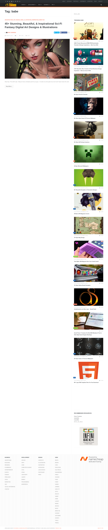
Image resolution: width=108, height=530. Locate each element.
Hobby (56, 496)
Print (39, 474)
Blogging (7, 462)
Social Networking (10, 486)
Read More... (9, 86)
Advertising (8, 460)
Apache (23, 460)
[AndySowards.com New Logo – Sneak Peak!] (88, 297)
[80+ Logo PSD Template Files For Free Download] (88, 370)
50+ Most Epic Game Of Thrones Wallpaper (84, 118)
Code (23, 465)
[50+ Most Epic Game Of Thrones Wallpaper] (88, 106)
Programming (25, 481)
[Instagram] (18, 1)
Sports (57, 518)
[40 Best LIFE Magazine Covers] (88, 201)
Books (57, 462)
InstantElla (76, 419)
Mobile (23, 479)
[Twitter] (8, 1)
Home (56, 498)
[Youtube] (10, 1)
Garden (57, 486)
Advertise (89, 1)
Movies (57, 506)
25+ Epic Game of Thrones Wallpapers (83, 358)
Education (58, 467)
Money (57, 503)
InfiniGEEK (76, 418)
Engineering (58, 472)
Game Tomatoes (78, 416)
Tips (53, 4)
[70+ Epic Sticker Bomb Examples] (88, 273)
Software (58, 515)
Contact (100, 1)
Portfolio (75, 1)
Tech (39, 4)
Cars (56, 465)
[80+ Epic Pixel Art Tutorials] (88, 82)
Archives (69, 1)
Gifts (56, 491)
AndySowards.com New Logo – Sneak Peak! (85, 309)
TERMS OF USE (58, 528)
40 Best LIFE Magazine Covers (81, 213)
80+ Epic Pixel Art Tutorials (80, 94)
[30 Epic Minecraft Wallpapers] (88, 154)
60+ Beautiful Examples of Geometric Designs (85, 189)
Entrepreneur (9, 469)
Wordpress (25, 484)
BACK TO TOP (100, 528)
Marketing (8, 481)
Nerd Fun (41, 19)
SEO (6, 484)
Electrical (58, 469)
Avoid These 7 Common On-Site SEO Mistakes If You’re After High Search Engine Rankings (88, 333)
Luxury (57, 501)
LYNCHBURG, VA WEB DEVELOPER (20, 528)
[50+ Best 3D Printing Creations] (88, 130)
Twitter (57, 32)
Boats (56, 460)
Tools (56, 520)
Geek (21, 19)
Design (23, 4)
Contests (41, 460)
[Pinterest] (16, 1)
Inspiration (35, 19)
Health (57, 493)
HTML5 (23, 472)
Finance (7, 474)
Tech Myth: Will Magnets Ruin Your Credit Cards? (86, 261)
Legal (6, 479)
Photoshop (41, 472)
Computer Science (27, 467)
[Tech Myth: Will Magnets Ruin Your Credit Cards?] (88, 249)
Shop (95, 1)
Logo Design (41, 469)
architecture (9, 19)
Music (56, 508)
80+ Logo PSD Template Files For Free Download (86, 382)
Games (57, 484)
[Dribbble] (19, 1)
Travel (57, 522)
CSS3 (23, 469)
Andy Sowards (11, 32)
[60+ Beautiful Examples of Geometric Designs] (88, 177)
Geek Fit (57, 489)
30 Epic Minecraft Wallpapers (81, 166)
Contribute (83, 1)
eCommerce (8, 467)
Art (14, 19)
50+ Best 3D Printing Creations (81, 142)
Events (7, 472)
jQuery (23, 477)
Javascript (24, 474)
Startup (7, 489)
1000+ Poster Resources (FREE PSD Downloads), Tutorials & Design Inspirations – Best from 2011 (86, 44)
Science (57, 513)
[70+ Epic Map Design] (88, 225)
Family (56, 474)
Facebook (64, 32)
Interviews (41, 467)
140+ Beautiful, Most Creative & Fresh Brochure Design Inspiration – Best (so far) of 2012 (88, 69)
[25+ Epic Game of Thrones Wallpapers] (88, 346)
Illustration (27, 19)
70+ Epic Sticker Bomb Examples (82, 285)
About (63, 1)
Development (31, 4)
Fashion (57, 477)
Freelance (8, 477)
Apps (23, 462)
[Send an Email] (12, 1)
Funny (56, 481)
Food (56, 479)
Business (46, 4)
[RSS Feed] (14, 1)
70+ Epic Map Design (79, 237)
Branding (7, 465)
